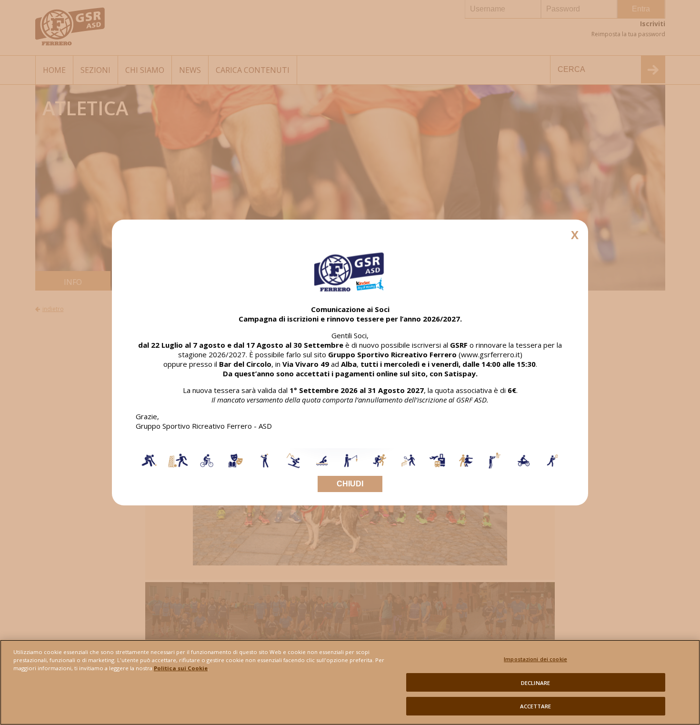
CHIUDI (350, 484)
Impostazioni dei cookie (535, 659)
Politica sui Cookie (181, 668)
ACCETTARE (535, 705)
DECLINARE (535, 682)
